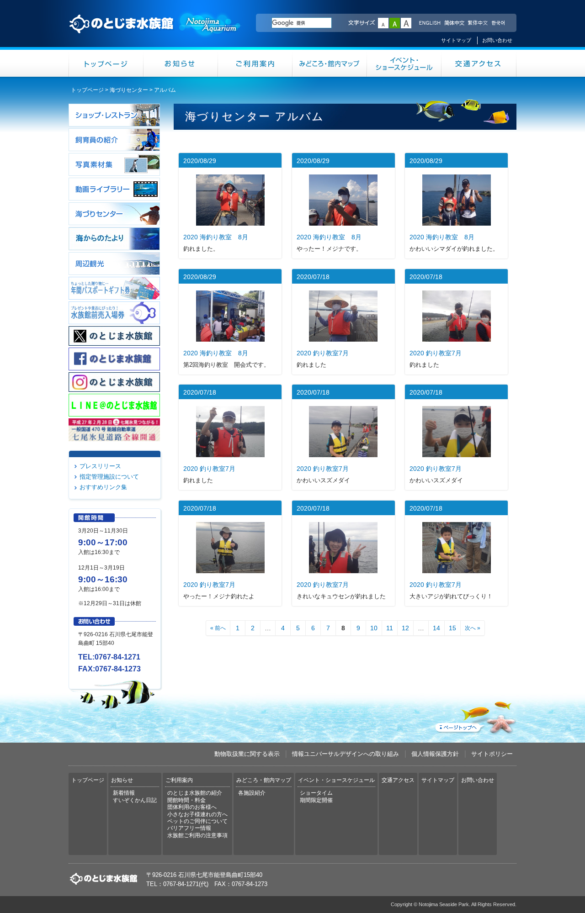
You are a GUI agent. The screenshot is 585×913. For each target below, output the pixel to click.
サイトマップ (456, 40)
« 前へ (218, 628)
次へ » (472, 628)
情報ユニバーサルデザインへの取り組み (345, 753)
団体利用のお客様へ (192, 807)
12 (405, 628)
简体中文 (453, 23)
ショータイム (316, 793)
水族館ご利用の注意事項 (197, 835)
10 (374, 628)
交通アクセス (478, 63)
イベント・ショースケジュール (404, 63)
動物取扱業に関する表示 (247, 753)
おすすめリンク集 (103, 487)
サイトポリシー (492, 753)
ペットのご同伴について (197, 821)
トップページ (106, 63)
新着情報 (124, 793)
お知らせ (181, 63)
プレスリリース (100, 466)
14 (436, 628)
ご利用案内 (255, 63)
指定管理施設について (109, 476)
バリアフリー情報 (189, 828)
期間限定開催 (316, 800)
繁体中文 (477, 23)
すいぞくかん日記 (135, 800)
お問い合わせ (497, 40)
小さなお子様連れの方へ (197, 814)
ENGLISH (429, 23)
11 (389, 628)
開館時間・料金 (186, 800)
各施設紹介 (252, 793)
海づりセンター (129, 90)
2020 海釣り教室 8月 (215, 237)
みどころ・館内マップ (329, 63)
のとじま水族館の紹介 (194, 793)
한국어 (499, 23)
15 (452, 628)
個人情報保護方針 (435, 753)
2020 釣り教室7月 (323, 353)
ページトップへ (474, 715)
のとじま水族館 (155, 32)
